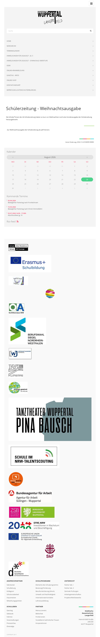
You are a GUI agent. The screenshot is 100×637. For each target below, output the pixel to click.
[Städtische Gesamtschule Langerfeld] (50, 17)
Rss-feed (13, 221)
